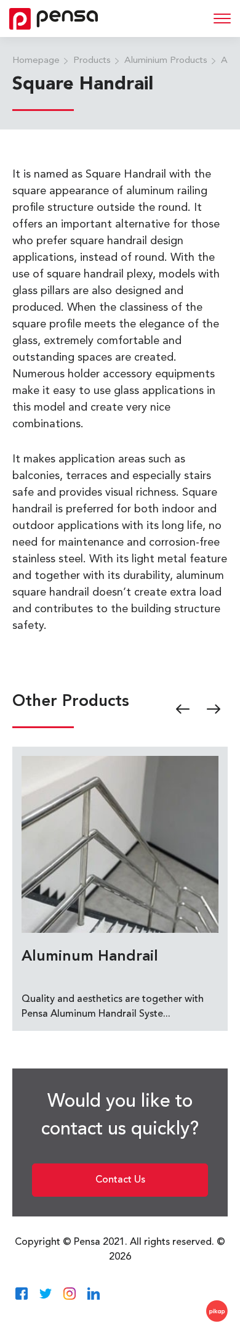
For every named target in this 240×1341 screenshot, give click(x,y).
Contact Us (120, 1180)
